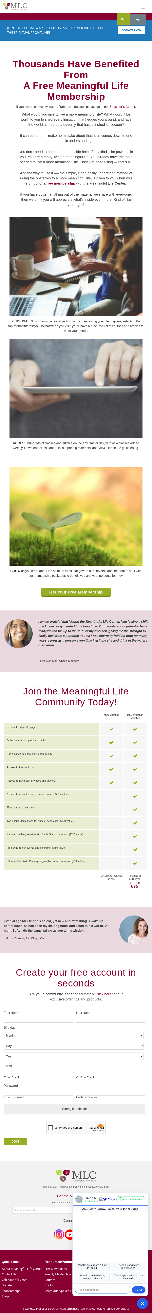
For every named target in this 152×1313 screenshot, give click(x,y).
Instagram (59, 1235)
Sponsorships (11, 1291)
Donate (7, 1285)
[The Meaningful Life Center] (15, 6)
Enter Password (14, 1097)
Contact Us (9, 1274)
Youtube (70, 1235)
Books (49, 1285)
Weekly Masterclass (58, 1274)
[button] (142, 1303)
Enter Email (11, 1077)
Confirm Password (87, 1097)
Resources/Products (60, 1262)
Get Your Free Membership (76, 592)
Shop (5, 1296)
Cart (123, 19)
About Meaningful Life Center (22, 1269)
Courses (50, 1280)
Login (138, 19)
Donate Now (131, 30)
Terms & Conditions (117, 1309)
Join (15, 1141)
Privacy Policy (95, 1309)
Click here (103, 994)
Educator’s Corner (122, 106)
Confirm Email (85, 1077)
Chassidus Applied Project (62, 1291)
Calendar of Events (14, 1280)
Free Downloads (56, 1269)
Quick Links (11, 1262)
